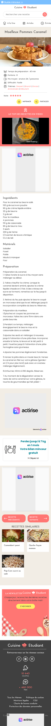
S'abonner (25, 606)
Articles (30, 23)
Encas (35, 86)
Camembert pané (12, 545)
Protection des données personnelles (25, 707)
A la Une (11, 23)
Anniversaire (13, 89)
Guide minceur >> (13, 2)
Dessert (19, 86)
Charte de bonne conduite (25, 704)
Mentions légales (21, 701)
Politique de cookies (35, 698)
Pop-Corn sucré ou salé (12, 572)
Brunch (28, 86)
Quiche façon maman (35, 546)
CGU (35, 701)
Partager (44, 101)
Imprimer (27, 101)
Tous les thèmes (14, 698)
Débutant (24, 89)
